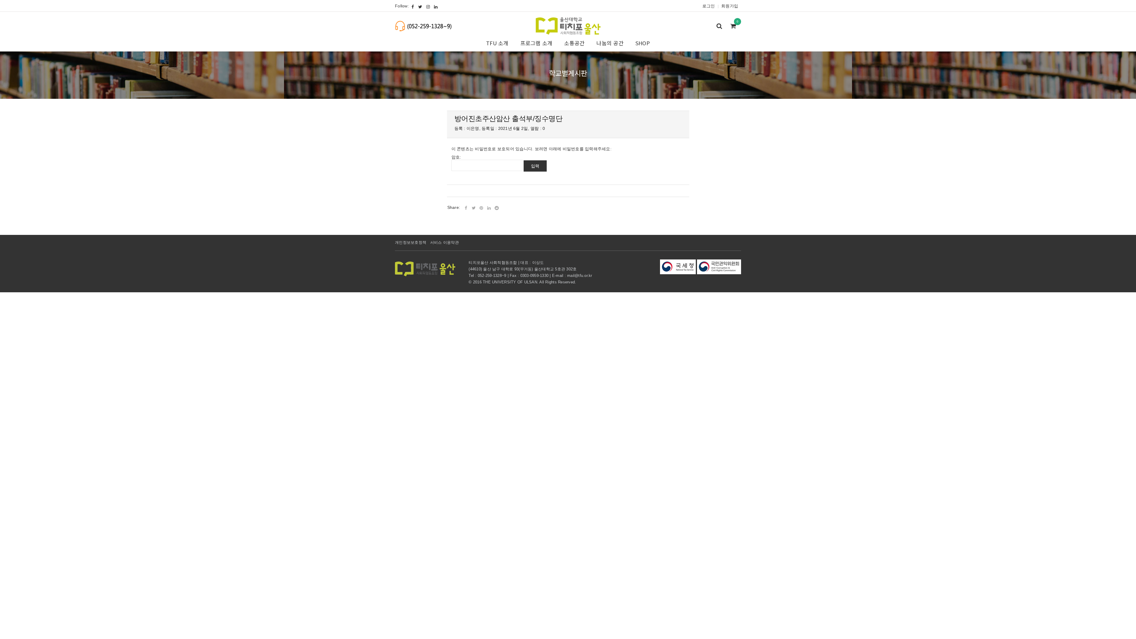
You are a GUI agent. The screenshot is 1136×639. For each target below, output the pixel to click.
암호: (456, 157)
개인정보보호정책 (410, 242)
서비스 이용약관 (444, 242)
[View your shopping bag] (735, 26)
